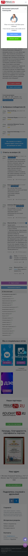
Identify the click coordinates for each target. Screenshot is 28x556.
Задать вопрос (14, 34)
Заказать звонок (14, 38)
